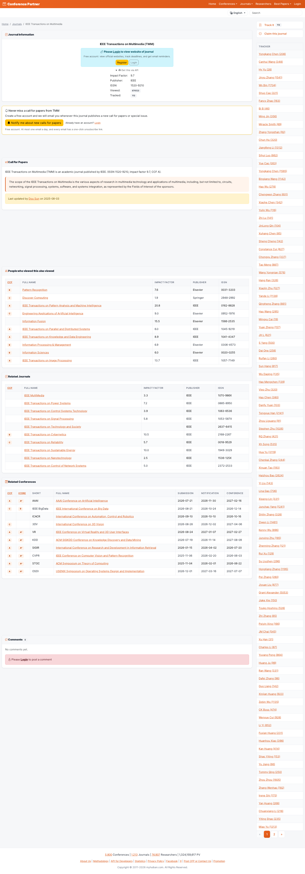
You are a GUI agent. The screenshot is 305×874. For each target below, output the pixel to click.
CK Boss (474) (268, 709)
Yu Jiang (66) (267, 764)
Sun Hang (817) (268, 366)
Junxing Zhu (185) (270, 538)
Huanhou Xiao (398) (271, 740)
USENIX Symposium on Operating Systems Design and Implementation (100, 571)
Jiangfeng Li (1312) (270, 147)
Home (212, 3)
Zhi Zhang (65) (268, 616)
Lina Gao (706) (268, 491)
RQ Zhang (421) (268, 436)
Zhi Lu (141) (266, 218)
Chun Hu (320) (268, 139)
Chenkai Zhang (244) (272, 460)
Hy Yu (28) (265, 69)
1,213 (134, 854)
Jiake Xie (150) (268, 600)
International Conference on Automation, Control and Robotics (95, 516)
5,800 (108, 854)
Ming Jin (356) (268, 116)
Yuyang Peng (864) (271, 655)
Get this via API (129, 70)
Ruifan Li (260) (268, 358)
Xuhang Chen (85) (270, 233)
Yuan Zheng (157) (269, 327)
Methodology (101, 861)
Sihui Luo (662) (268, 155)
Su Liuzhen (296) (269, 561)
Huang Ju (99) (267, 663)
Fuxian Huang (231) (271, 733)
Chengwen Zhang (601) (273, 194)
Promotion (219, 861)
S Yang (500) (267, 342)
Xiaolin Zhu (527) (269, 288)
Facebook (172, 861)
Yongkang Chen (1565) (273, 171)
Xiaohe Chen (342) (270, 202)
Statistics (140, 861)
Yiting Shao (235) (269, 818)
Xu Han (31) (266, 639)
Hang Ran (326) (268, 280)
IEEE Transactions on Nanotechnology (47, 458)
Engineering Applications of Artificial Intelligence (52, 313)
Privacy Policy (156, 861)
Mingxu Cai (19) (268, 319)
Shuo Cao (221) (268, 93)
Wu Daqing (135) (269, 374)
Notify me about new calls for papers (35, 123)
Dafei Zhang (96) (269, 678)
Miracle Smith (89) (270, 124)
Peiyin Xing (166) (269, 623)
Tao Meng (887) (268, 264)
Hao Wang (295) (269, 311)
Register (122, 62)
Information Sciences (35, 352)
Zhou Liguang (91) (270, 421)
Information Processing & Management (46, 344)
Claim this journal (275, 33)
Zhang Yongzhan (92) (272, 132)
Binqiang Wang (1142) (272, 179)
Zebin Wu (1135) (269, 702)
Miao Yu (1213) (268, 826)
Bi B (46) (264, 108)
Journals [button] (245, 3)
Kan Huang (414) (269, 748)
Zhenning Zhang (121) (272, 545)
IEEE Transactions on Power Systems (47, 403)
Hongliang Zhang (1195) (273, 569)
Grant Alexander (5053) (273, 592)
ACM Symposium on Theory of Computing (82, 563)
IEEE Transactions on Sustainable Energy (49, 450)
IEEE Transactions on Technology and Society (52, 426)
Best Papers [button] (281, 3)
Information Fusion (34, 321)
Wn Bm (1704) (267, 85)
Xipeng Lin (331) (269, 499)
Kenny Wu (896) (269, 530)
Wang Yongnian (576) (272, 272)
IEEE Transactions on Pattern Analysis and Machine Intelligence (61, 305)
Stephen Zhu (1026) (271, 428)
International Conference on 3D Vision (80, 524)
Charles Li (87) (268, 647)
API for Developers (122, 861)
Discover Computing (35, 297)
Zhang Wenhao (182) (271, 787)
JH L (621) (265, 335)
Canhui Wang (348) (271, 61)
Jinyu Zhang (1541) (270, 77)
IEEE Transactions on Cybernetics (45, 434)
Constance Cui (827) (271, 249)
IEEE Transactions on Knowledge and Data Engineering (56, 336)
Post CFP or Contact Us (197, 861)
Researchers (263, 3)
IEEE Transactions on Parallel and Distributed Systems (56, 329)
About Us (85, 861)
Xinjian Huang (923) (271, 694)
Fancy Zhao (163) (269, 100)
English (238, 12)
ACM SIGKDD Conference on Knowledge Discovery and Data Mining (98, 540)
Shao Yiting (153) (269, 756)
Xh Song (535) (268, 444)
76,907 (156, 854)
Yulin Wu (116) (267, 210)
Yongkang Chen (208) (272, 54)
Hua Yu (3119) (267, 452)
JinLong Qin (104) (270, 225)
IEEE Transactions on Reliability (43, 442)
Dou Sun (34, 198)
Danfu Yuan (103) (269, 405)
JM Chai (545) (267, 631)
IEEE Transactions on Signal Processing (49, 418)
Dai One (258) (267, 350)
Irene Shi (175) (268, 795)
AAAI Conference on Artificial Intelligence (82, 500)
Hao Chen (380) (269, 397)
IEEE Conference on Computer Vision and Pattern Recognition (94, 555)
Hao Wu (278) (267, 186)
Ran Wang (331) (268, 670)
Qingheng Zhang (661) (272, 303)
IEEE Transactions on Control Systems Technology (55, 411)
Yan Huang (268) (269, 803)
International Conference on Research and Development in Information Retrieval (106, 547)
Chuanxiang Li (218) (271, 811)
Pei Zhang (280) (269, 577)
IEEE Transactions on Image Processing (47, 360)
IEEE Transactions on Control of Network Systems (55, 465)
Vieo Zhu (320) (268, 389)
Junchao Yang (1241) (272, 506)
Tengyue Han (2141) (271, 413)
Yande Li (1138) (268, 296)
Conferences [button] (227, 3)
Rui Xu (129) (266, 553)
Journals (17, 24)
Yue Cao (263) (268, 163)
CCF (10, 282)
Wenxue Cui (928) (270, 717)
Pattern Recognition (34, 289)
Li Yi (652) (265, 725)
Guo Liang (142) (268, 686)
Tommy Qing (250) (270, 772)
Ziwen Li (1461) (268, 522)
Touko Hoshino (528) (272, 608)
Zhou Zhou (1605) (270, 779)
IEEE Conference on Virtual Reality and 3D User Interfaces (92, 532)
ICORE (22, 493)
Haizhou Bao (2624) (271, 475)
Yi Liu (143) (266, 483)
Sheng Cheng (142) (271, 241)
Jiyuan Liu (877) (269, 584)
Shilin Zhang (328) (270, 514)
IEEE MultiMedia (34, 395)
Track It (271, 25)
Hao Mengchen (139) (272, 381)
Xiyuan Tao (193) (269, 467)
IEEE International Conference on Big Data (82, 508)
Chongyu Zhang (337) (272, 257)
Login (297, 3)
